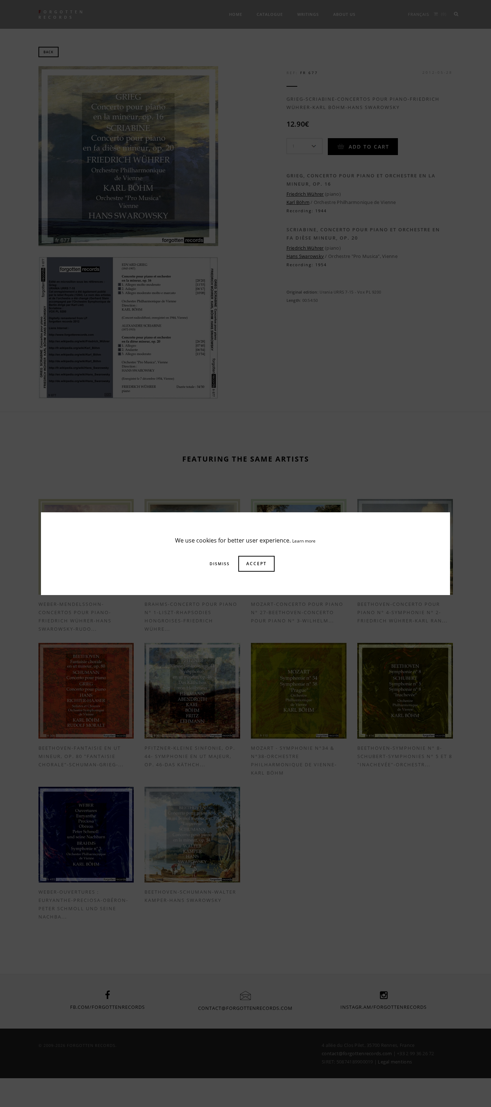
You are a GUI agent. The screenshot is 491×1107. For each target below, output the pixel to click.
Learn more (304, 541)
